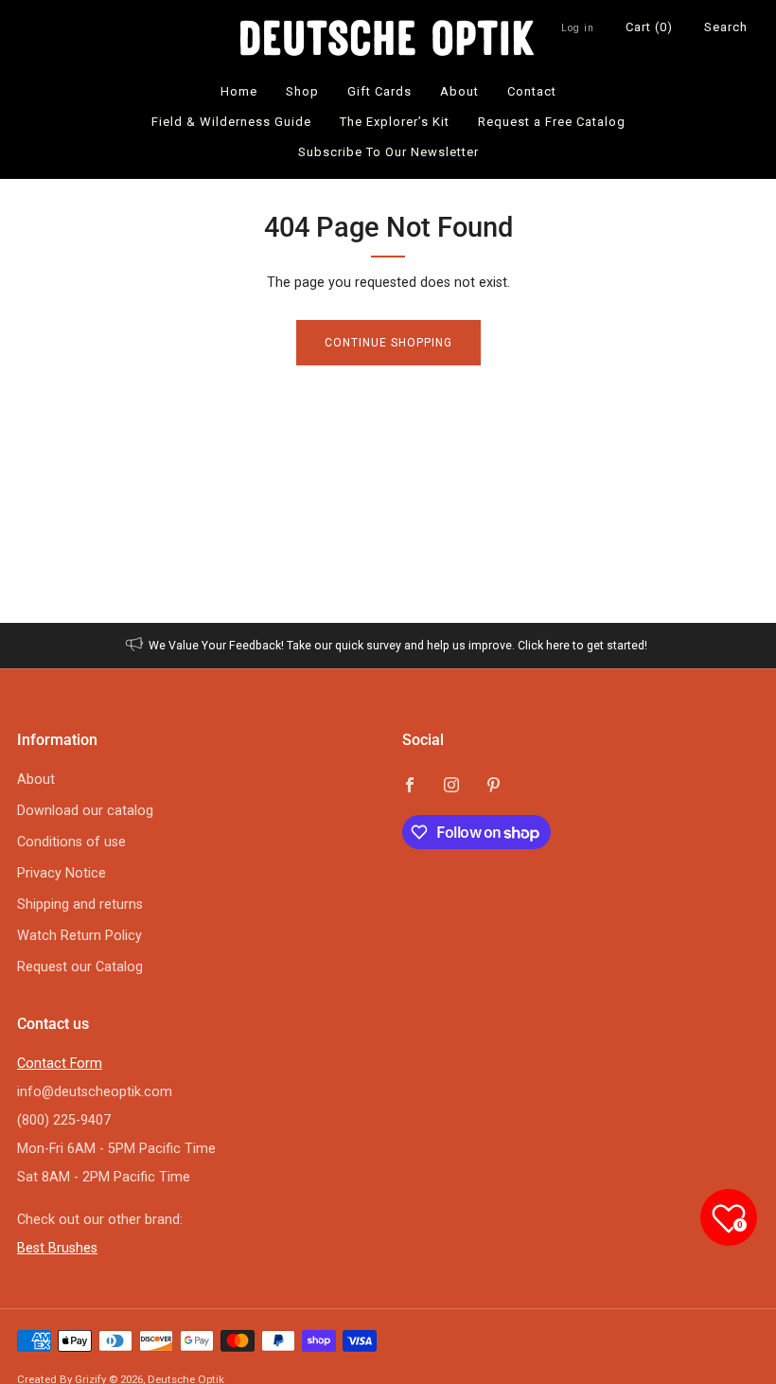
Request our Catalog (80, 967)
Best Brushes (57, 1248)
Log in (577, 28)
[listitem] (388, 645)
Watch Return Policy (79, 936)
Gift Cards (379, 91)
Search (726, 27)
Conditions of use (71, 842)
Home (238, 91)
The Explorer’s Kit (395, 122)
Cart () (649, 27)
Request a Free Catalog (552, 122)
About (459, 91)
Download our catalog (85, 811)
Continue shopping (388, 342)
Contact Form (59, 1064)
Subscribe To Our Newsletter (388, 152)
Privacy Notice (61, 873)
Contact (531, 91)
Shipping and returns (80, 904)
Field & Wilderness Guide (231, 122)
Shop (302, 91)
